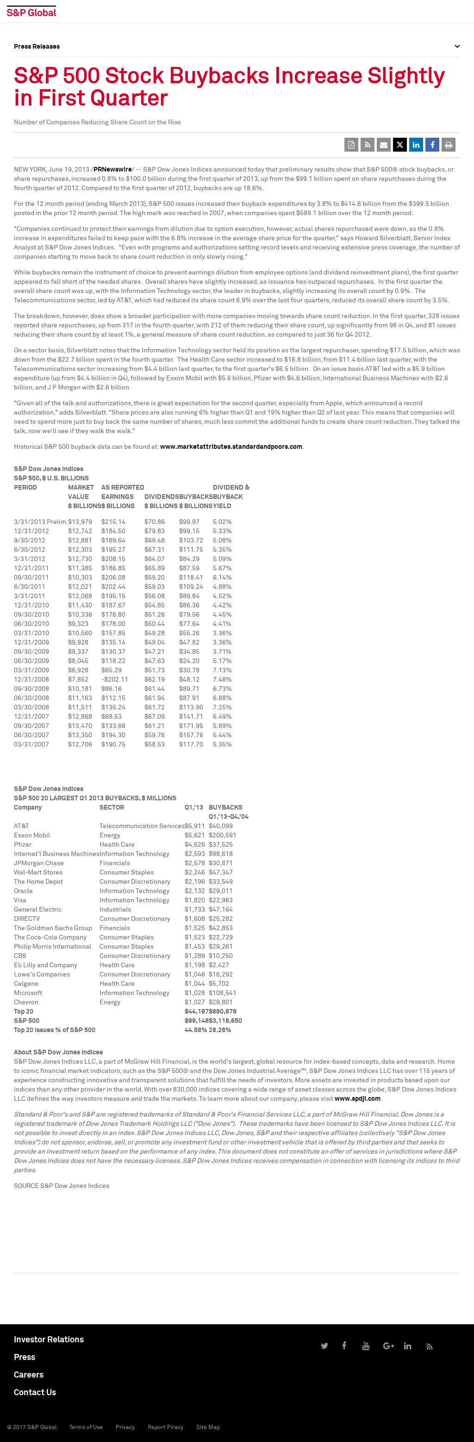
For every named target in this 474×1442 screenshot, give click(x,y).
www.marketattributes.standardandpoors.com (231, 447)
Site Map (208, 1427)
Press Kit (27, 100)
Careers (29, 1375)
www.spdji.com (357, 1099)
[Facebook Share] (432, 145)
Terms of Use (86, 1427)
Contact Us (35, 1393)
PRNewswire (113, 169)
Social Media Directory (48, 93)
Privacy (125, 1427)
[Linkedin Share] (416, 145)
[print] (448, 145)
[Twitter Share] (400, 145)
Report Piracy (165, 1427)
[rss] (367, 145)
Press (24, 1357)
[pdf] (351, 145)
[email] (384, 145)
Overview (28, 67)
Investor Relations (49, 1340)
